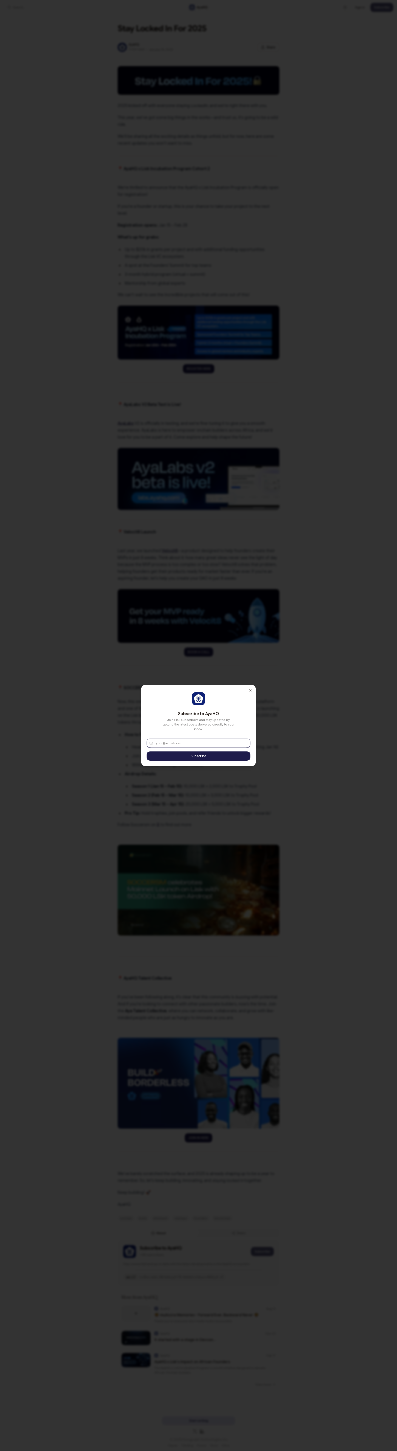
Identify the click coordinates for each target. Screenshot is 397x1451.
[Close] (250, 690)
